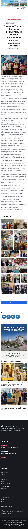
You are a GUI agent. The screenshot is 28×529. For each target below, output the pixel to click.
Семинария (4, 479)
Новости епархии (10, 23)
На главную (7, 22)
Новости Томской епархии (15, 19)
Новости (15, 22)
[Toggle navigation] (18, 8)
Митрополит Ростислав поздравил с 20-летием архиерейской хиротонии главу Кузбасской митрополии (12, 384)
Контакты (3, 488)
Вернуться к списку (15, 302)
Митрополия (4, 472)
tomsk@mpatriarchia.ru (7, 459)
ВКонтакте (6, 497)
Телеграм (5, 501)
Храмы (2, 481)
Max (4, 499)
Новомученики (5, 486)
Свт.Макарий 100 (5, 484)
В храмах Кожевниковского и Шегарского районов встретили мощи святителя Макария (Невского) (13, 408)
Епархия (3, 474)
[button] (20, 7)
